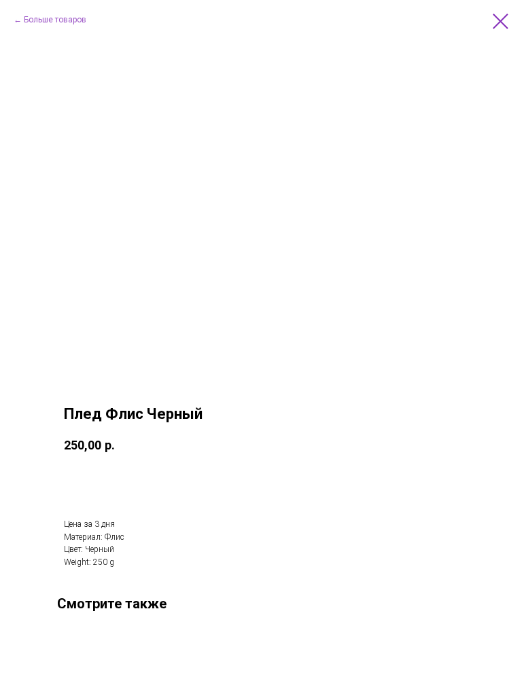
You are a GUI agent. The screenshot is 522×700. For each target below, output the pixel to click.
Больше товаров (55, 19)
